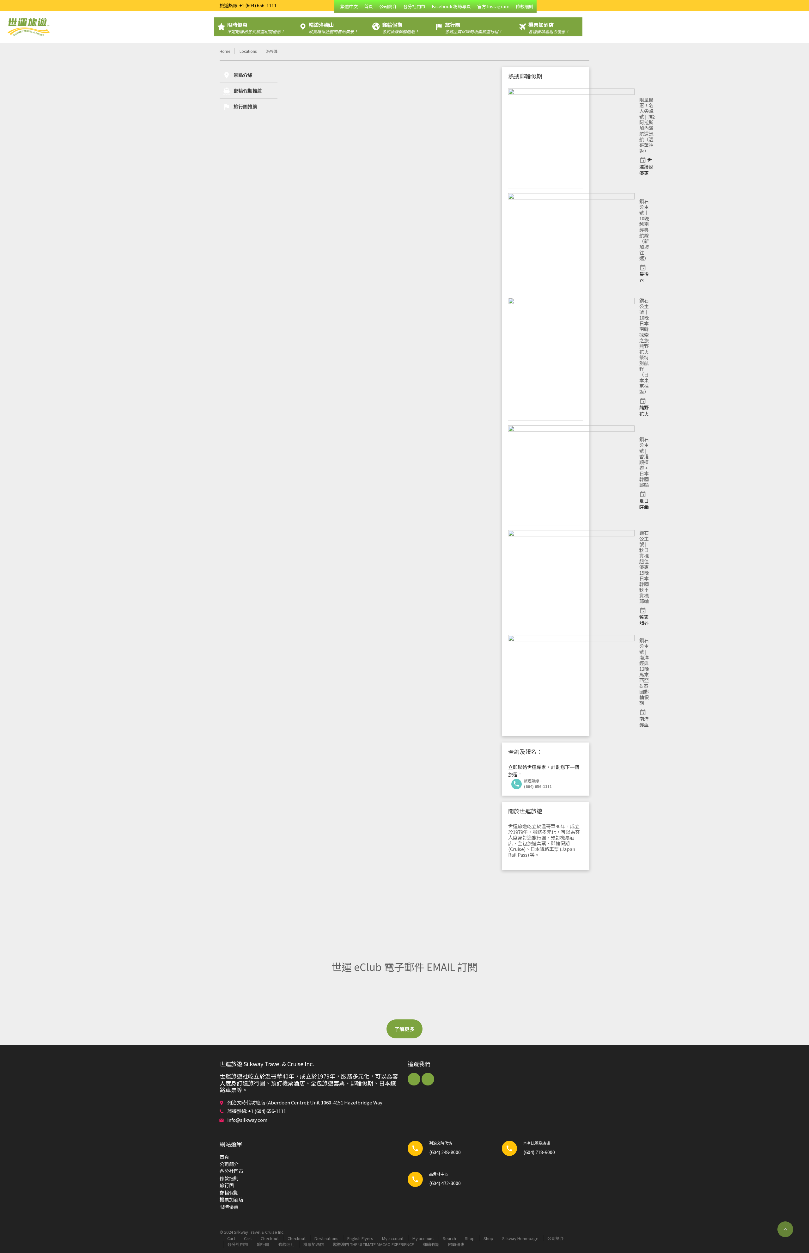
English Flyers (360, 1238)
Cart (231, 1238)
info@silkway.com (247, 1119)
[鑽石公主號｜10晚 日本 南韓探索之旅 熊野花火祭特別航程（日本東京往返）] (571, 357)
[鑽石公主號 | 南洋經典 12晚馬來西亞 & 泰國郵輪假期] (571, 682)
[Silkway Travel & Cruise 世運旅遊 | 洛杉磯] (28, 27)
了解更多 (404, 1029)
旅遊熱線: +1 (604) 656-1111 (248, 5)
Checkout (270, 1238)
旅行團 (227, 1185)
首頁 (368, 6)
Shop (470, 1238)
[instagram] (428, 1079)
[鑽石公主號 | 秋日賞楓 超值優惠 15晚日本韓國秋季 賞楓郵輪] (571, 577)
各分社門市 (414, 6)
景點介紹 (237, 75)
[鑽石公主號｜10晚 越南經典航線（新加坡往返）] (571, 240)
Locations (248, 51)
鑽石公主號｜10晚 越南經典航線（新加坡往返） (644, 229)
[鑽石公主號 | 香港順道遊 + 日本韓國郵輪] (571, 472)
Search (449, 1238)
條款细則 (524, 6)
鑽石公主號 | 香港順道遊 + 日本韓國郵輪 (644, 462)
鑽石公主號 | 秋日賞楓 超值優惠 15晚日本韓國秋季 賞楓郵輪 (644, 566)
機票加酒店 (231, 1199)
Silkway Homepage (520, 1238)
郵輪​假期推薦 (242, 91)
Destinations (326, 1238)
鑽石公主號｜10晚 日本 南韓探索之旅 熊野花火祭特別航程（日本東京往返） (644, 346)
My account (393, 1238)
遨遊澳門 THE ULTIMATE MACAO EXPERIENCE (373, 1244)
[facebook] (414, 1079)
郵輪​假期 (229, 1192)
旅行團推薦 (240, 107)
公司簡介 (388, 6)
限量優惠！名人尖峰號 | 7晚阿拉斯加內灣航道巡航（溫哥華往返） (647, 125)
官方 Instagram (493, 6)
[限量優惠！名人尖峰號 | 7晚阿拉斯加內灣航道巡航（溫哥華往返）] (571, 136)
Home (225, 51)
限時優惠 (229, 1206)
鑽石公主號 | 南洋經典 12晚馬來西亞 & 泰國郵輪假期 (644, 671)
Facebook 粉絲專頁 (451, 6)
